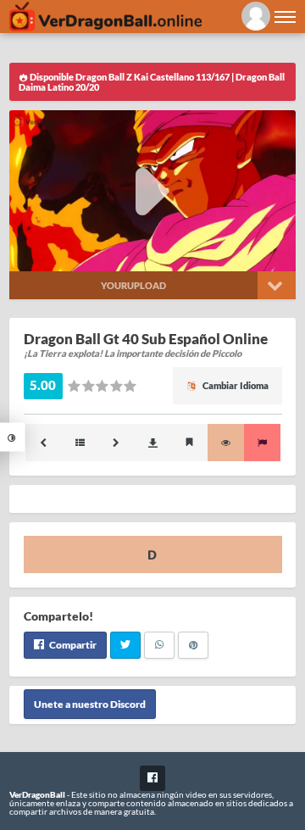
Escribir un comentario (153, 554)
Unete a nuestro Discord (90, 704)
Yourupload (133, 285)
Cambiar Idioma (235, 385)
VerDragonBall (37, 794)
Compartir (72, 644)
